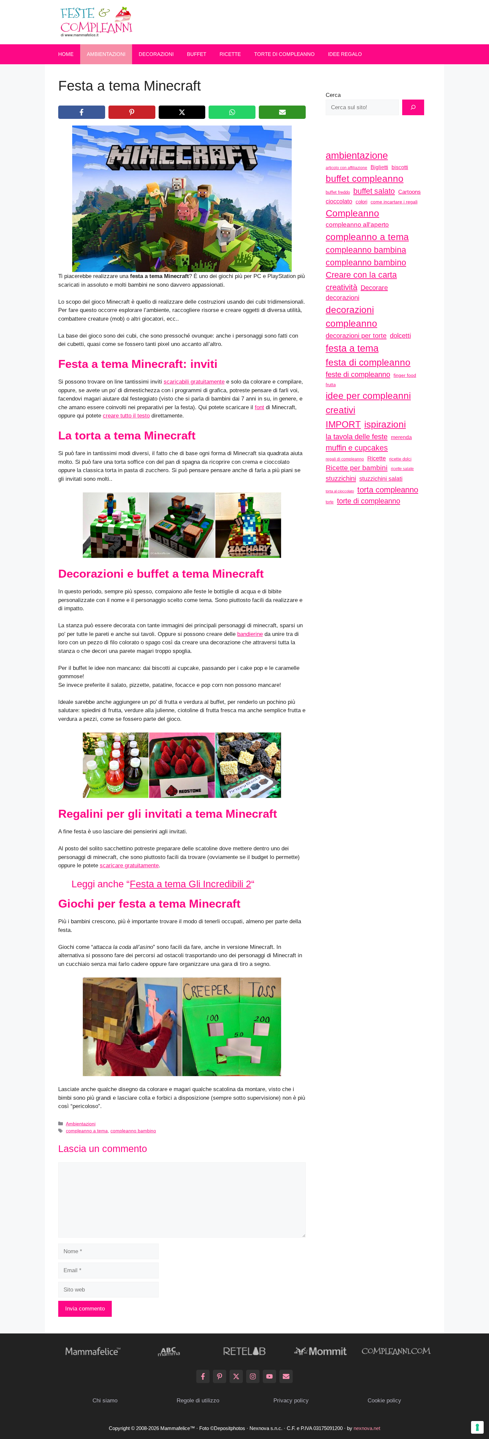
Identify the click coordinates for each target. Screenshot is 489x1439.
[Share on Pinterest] (131, 112)
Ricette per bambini (357, 468)
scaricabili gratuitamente (194, 382)
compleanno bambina (366, 249)
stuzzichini (341, 478)
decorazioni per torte (356, 335)
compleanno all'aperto (357, 224)
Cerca (333, 95)
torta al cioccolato (340, 491)
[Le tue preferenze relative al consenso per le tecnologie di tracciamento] (477, 1427)
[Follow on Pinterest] (219, 1376)
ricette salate (402, 468)
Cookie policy (384, 1400)
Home (66, 54)
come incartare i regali (394, 201)
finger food (405, 375)
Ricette (230, 54)
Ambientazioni (106, 54)
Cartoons (409, 191)
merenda (401, 437)
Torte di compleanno (284, 54)
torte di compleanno (368, 501)
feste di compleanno (358, 374)
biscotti (400, 167)
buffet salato (374, 191)
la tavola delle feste (357, 436)
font (259, 407)
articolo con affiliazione (346, 167)
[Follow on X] (236, 1376)
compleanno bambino (133, 1130)
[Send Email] (286, 1376)
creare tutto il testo (126, 416)
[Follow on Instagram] (252, 1376)
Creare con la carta (361, 274)
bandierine (250, 634)
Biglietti (379, 167)
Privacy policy (291, 1400)
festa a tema (352, 348)
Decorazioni (156, 54)
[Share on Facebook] (81, 112)
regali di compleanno (345, 459)
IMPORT (343, 425)
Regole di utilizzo (198, 1400)
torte (330, 502)
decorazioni (342, 297)
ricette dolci (400, 458)
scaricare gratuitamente (129, 865)
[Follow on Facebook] (203, 1376)
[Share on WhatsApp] (232, 112)
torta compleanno (387, 489)
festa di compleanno (368, 362)
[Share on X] (182, 112)
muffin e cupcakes (357, 447)
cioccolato (339, 201)
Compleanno (352, 213)
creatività (341, 287)
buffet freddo (338, 192)
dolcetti (400, 335)
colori (361, 201)
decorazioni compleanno (351, 317)
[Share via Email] (282, 112)
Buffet (196, 54)
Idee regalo (345, 54)
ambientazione (357, 155)
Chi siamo (104, 1400)
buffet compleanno (365, 178)
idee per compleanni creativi (368, 402)
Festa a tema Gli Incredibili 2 (190, 884)
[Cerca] (413, 108)
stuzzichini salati (381, 478)
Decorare (374, 287)
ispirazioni (385, 424)
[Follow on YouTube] (269, 1376)
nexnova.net (367, 1428)
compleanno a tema (87, 1130)
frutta (331, 384)
